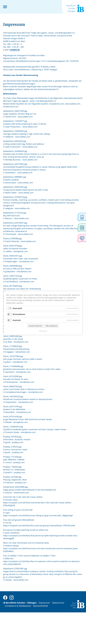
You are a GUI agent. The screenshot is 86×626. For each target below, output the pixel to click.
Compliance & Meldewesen (18, 605)
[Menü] (5, 6)
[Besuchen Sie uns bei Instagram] (11, 597)
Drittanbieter (19, 314)
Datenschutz (58, 602)
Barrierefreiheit (40, 605)
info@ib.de (15, 49)
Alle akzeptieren (51, 326)
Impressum (44, 602)
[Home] (77, 604)
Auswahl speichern (35, 326)
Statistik (17, 320)
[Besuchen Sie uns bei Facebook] (5, 597)
